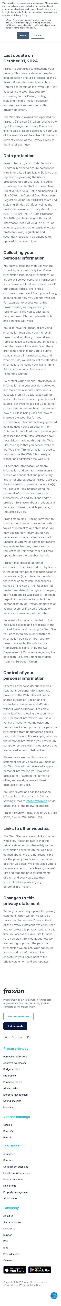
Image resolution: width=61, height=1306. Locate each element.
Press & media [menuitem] (11, 1254)
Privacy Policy (11, 1285)
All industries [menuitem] (10, 1198)
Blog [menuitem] (5, 1247)
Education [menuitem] (8, 1160)
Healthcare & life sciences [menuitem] (18, 1173)
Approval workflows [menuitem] (14, 1062)
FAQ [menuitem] (5, 1241)
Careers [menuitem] (7, 1260)
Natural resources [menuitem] (13, 1179)
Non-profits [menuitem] (9, 1185)
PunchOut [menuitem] (8, 1131)
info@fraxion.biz (36, 801)
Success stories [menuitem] (12, 1222)
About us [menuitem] (8, 1215)
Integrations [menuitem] (9, 1075)
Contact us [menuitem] (9, 1228)
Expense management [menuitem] (15, 1094)
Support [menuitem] (7, 1234)
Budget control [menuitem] (11, 1069)
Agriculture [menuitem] (9, 1154)
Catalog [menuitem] (7, 1124)
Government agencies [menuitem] (15, 1166)
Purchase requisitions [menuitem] (15, 1056)
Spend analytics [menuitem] (12, 1100)
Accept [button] (23, 35)
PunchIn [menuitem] (7, 1137)
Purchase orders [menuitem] (12, 1082)
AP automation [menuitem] (11, 1088)
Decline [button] (37, 35)
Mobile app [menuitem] (9, 1107)
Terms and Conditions (31, 1285)
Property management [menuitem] (15, 1192)
